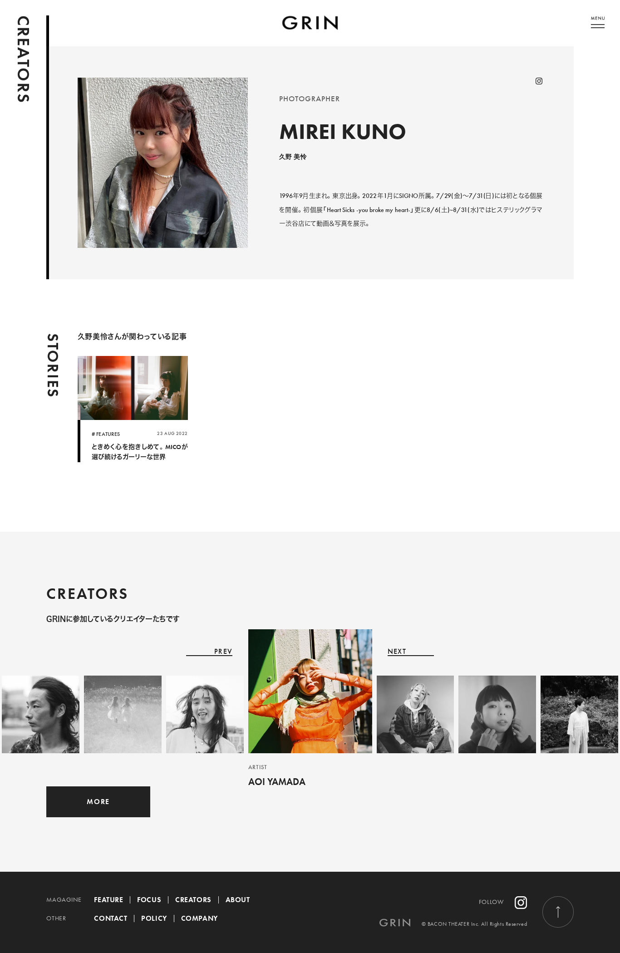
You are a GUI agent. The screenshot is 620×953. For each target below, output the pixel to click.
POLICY (154, 918)
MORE (98, 801)
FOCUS (149, 899)
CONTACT (110, 918)
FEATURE (108, 899)
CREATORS (193, 899)
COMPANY (199, 918)
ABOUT (238, 899)
